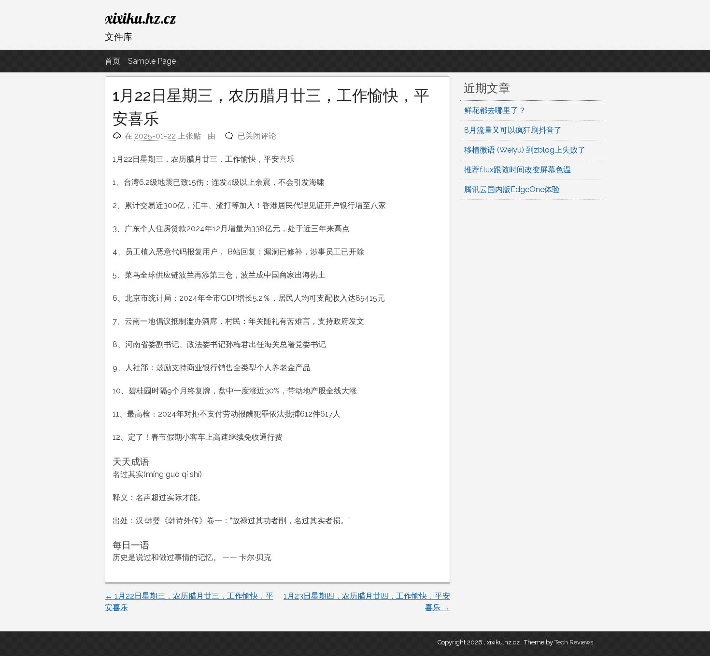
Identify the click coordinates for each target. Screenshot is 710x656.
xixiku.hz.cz (140, 18)
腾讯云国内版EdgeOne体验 (512, 189)
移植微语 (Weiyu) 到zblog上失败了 (524, 149)
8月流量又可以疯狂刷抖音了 (513, 130)
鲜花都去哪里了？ (495, 110)
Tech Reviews (573, 642)
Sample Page (152, 61)
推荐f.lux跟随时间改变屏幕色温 (517, 169)
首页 (112, 61)
